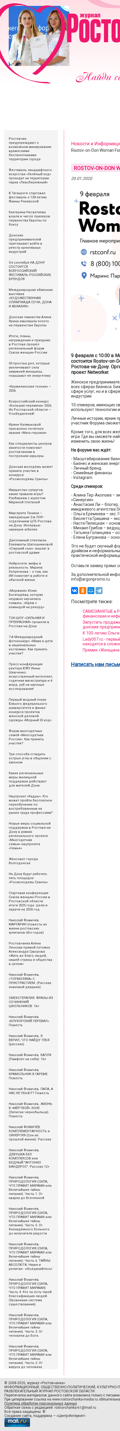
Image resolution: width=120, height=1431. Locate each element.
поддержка (42, 1416)
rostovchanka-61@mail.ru (75, 1408)
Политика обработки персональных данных (40, 1403)
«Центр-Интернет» (71, 1416)
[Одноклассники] (82, 590)
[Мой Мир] (90, 590)
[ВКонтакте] (74, 590)
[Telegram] (99, 590)
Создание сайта (17, 1416)
